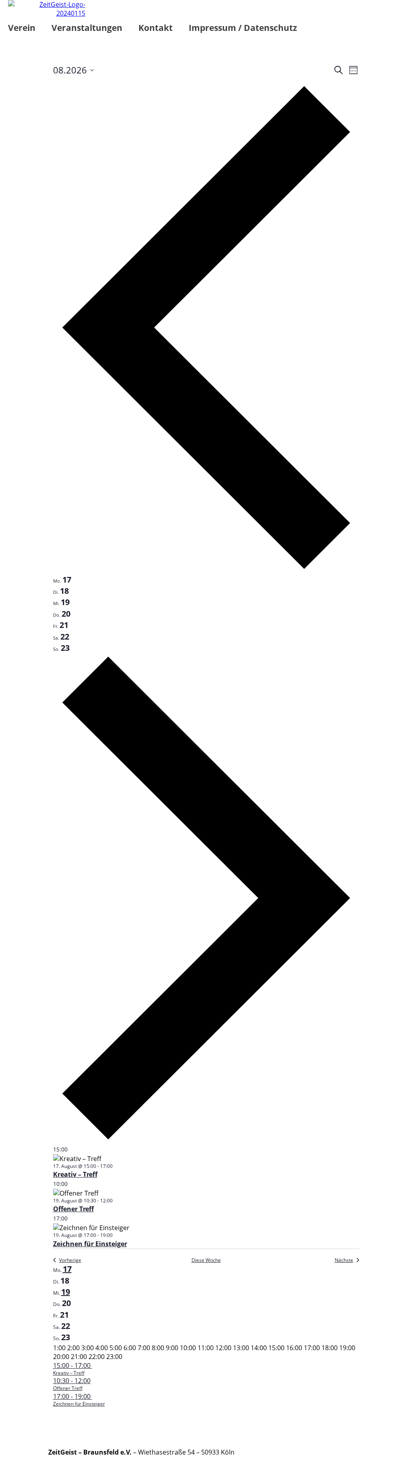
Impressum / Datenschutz (243, 27)
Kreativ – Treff (75, 1174)
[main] (206, 739)
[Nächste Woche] (206, 1140)
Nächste (344, 1260)
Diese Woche (206, 1260)
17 (67, 1268)
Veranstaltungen (87, 27)
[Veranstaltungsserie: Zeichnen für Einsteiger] (116, 1235)
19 (65, 1291)
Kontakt (155, 27)
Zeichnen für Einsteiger (90, 1243)
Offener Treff (73, 1208)
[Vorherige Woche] (206, 569)
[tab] (62, 579)
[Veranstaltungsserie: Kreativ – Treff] (116, 1166)
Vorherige (70, 1260)
